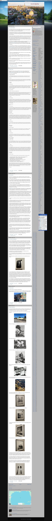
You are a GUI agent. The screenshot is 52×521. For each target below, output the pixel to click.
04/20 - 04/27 (34, 294)
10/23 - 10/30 (34, 409)
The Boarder (40, 192)
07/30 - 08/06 (34, 375)
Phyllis (39, 157)
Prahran (39, 161)
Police (39, 159)
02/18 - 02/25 (34, 349)
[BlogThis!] (19, 65)
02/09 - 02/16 (34, 303)
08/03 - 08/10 (34, 280)
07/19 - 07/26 (34, 237)
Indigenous (39, 131)
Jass (39, 132)
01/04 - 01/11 (34, 262)
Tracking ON (45, 230)
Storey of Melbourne (34, 67)
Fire (38, 112)
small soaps (12, 72)
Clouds (39, 89)
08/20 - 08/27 (34, 372)
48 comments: (15, 234)
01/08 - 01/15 (34, 399)
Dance (39, 98)
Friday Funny (11, 69)
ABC (39, 62)
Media (39, 140)
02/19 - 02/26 (34, 394)
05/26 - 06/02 (34, 336)
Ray (38, 168)
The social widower (12, 27)
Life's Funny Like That (34, 69)
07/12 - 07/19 (34, 238)
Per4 (39, 153)
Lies (38, 135)
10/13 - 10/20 (34, 318)
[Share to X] (20, 65)
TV (38, 201)
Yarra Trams (39, 210)
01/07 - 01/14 (34, 354)
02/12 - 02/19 (34, 395)
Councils (39, 92)
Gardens (39, 119)
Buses (39, 80)
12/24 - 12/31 (34, 356)
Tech (39, 191)
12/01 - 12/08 (34, 312)
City (38, 88)
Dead (39, 100)
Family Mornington (39, 108)
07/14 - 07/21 (34, 330)
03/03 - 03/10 (34, 347)
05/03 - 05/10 (34, 247)
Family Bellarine (40, 106)
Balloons (39, 71)
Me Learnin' (39, 139)
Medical (12, 235)
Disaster (39, 101)
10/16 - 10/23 (34, 410)
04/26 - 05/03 (34, 248)
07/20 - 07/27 (34, 282)
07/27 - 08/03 (34, 281)
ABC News (34, 44)
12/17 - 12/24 (34, 357)
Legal (39, 134)
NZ (38, 150)
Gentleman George (13, 42)
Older (39, 152)
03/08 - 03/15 (34, 254)
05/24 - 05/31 (34, 244)
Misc (39, 144)
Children (39, 87)
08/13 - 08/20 (34, 373)
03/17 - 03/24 (34, 345)
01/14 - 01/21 (34, 353)
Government (39, 123)
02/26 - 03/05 (34, 393)
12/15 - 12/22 (34, 310)
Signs (39, 176)
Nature (39, 148)
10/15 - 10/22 (34, 365)
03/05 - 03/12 (34, 392)
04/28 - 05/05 (34, 340)
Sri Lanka (39, 184)
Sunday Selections (12, 307)
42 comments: (15, 283)
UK (38, 202)
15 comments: (15, 302)
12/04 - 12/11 (34, 404)
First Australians (40, 113)
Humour (12, 171)
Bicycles (39, 72)
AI (38, 64)
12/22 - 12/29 (34, 309)
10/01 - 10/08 (34, 367)
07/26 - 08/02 (34, 236)
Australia (39, 70)
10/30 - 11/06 (34, 408)
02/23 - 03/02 (34, 301)
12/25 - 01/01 (34, 401)
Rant (39, 167)
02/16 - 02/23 (34, 302)
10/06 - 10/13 (34, 319)
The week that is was (14, 509)
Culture (39, 97)
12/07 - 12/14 (34, 266)
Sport (39, 182)
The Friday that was (14, 513)
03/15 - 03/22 (34, 253)
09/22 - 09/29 (34, 321)
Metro (39, 143)
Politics (39, 160)
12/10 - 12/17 (34, 358)
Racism (39, 165)
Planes (39, 158)
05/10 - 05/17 (34, 246)
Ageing (39, 63)
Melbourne (39, 142)
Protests (39, 162)
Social (39, 178)
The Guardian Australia (35, 45)
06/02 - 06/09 (34, 335)
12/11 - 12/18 (34, 403)
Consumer (39, 90)
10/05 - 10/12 (34, 272)
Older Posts (29, 484)
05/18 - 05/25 (34, 290)
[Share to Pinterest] (21, 65)
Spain (39, 181)
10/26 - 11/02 (34, 271)
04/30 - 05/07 (34, 385)
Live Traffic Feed (42, 214)
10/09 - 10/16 (34, 411)
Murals (12, 303)
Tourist (39, 196)
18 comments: (15, 170)
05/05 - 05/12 (34, 339)
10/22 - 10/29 (34, 364)
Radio (39, 166)
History (39, 126)
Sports (39, 183)
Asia (39, 69)
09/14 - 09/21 (34, 275)
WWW (11, 188)
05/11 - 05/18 (34, 291)
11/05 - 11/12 (34, 362)
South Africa (39, 180)
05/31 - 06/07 (34, 243)
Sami (13, 289)
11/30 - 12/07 (34, 267)
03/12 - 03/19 (34, 391)
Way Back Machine (35, 41)
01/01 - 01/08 (34, 400)
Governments (40, 124)
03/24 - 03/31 (34, 344)
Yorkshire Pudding (34, 58)
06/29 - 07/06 (34, 285)
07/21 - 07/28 (34, 329)
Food (39, 116)
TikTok (39, 195)
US (38, 203)
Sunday (39, 188)
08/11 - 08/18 (34, 326)
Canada (39, 82)
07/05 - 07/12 (34, 239)
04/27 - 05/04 (34, 293)
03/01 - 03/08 (34, 255)
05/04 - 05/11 (34, 292)
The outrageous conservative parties (40, 194)
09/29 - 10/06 (34, 320)
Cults (39, 96)
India (39, 130)
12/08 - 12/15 (34, 311)
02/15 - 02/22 (34, 257)
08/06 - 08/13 (34, 374)
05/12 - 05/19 (34, 338)
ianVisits (34, 48)
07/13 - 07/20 (34, 283)
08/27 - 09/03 (34, 371)
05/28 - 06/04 (34, 383)
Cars (11, 284)
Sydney (39, 189)
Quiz (39, 164)
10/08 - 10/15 (34, 366)
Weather (39, 205)
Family (12, 66)
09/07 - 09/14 (34, 276)
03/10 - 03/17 (34, 346)
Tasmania (39, 190)
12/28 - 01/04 (34, 263)
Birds (39, 73)
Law (38, 133)
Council (39, 91)
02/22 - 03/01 (34, 256)
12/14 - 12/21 (34, 265)
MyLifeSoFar (34, 65)
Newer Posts (11, 484)
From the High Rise (42, 216)
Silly (38, 177)
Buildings (39, 78)
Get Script (40, 230)
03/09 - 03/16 (34, 299)
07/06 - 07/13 (34, 284)
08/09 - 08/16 (34, 234)
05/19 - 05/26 (34, 337)
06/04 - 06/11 (34, 382)
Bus (38, 79)
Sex (38, 173)
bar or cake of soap (19, 71)
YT (38, 211)
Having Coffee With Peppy (35, 63)
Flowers (39, 115)
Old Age (39, 151)
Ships (39, 175)
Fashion (39, 110)
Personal (16, 66)
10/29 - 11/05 (34, 363)
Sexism (39, 174)
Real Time (42, 230)
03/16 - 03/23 (34, 298)
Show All (36, 71)
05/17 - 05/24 (34, 245)
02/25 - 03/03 (34, 348)
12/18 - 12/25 (34, 402)
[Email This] (18, 65)
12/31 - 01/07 (34, 355)
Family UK (39, 109)
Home (20, 484)
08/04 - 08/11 (34, 327)
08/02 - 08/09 (34, 235)
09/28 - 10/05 (34, 273)
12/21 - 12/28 (34, 264)
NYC (39, 149)
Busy (39, 81)
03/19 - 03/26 (34, 390)
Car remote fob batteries (12, 239)
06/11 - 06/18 (34, 381)
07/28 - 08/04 (34, 328)
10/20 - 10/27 (34, 317)
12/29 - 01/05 (34, 308)
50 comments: (15, 65)
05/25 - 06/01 (34, 289)
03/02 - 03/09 (34, 300)
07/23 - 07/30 (34, 376)
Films (39, 111)
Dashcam (39, 99)
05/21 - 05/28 (34, 384)
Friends (14, 66)
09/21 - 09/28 (34, 274)
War (38, 204)
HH (38, 125)
